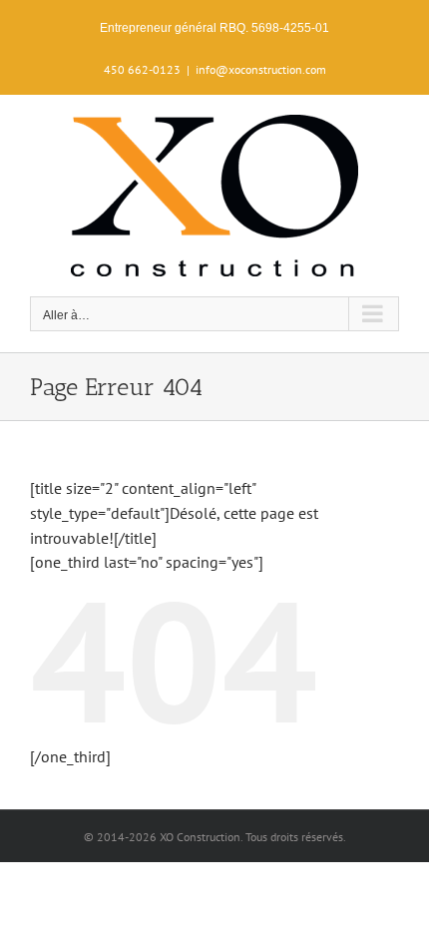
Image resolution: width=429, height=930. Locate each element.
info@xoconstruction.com (261, 69)
